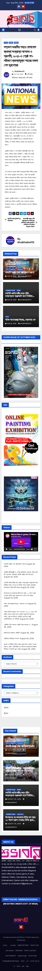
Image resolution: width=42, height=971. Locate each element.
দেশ (14, 966)
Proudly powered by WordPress (14, 937)
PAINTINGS (19, 950)
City (5, 42)
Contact (13, 945)
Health (13, 269)
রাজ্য (23, 966)
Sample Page (22, 956)
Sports (8, 765)
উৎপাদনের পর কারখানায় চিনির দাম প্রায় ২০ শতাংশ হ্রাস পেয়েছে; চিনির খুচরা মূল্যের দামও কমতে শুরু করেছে (20, 820)
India (10, 42)
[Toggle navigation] (19, 29)
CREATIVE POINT (23, 945)
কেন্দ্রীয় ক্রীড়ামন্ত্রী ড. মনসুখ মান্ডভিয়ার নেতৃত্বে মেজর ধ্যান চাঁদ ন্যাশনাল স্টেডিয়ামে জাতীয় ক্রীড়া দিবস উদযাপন (19, 770)
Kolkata (20, 269)
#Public (29, 77)
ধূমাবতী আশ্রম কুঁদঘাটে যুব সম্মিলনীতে (14, 219)
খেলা (27, 961)
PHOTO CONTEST (30, 950)
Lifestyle (20, 814)
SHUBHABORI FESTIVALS (11, 961)
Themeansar (21, 940)
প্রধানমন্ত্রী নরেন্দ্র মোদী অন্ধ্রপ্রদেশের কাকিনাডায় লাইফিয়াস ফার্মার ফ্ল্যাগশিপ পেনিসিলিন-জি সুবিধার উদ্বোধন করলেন (27, 223)
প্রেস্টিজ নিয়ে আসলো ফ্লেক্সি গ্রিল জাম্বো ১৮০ (17, 624)
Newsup (34, 937)
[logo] (21, 852)
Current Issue (10, 290)
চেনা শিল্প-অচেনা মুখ (34, 961)
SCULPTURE (32, 956)
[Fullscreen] (35, 549)
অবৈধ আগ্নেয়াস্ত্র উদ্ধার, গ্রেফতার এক (20, 319)
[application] (21, 541)
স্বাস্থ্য (27, 966)
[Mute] (32, 549)
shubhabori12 (19, 71)
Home (5, 945)
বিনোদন (6, 713)
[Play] (7, 549)
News (16, 42)
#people (22, 77)
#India (29, 74)
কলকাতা (6, 707)
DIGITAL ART (34, 945)
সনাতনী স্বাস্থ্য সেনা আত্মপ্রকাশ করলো (19, 272)
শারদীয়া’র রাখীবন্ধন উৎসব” (11, 638)
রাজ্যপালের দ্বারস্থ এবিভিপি (12, 633)
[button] (35, 30)
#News (15, 77)
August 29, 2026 (14, 750)
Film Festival (10, 950)
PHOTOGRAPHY (10, 956)
